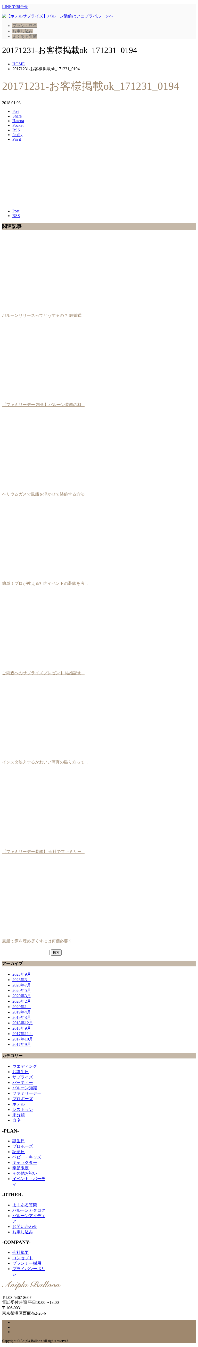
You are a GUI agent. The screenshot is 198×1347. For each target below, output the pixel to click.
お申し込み (22, 31)
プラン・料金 (24, 25)
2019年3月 (21, 1017)
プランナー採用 (26, 1263)
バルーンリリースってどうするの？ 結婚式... (43, 315)
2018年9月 (21, 1028)
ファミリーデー (26, 1093)
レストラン (22, 1109)
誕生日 (18, 1141)
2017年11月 (22, 1033)
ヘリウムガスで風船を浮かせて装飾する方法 (43, 494)
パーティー (22, 1082)
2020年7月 (21, 985)
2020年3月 (21, 996)
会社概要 (20, 1252)
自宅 (16, 1120)
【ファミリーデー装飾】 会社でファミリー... (43, 851)
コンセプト (22, 1258)
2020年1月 (21, 1006)
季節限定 (20, 1168)
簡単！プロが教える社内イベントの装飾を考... (45, 583)
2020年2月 (21, 1001)
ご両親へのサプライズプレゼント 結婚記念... (43, 673)
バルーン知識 (24, 1088)
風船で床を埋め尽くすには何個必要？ (37, 941)
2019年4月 (21, 1012)
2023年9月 (21, 974)
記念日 (18, 1152)
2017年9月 (21, 1044)
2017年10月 (22, 1039)
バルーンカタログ (28, 1210)
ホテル (18, 1104)
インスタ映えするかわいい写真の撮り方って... (45, 762)
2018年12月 (22, 1023)
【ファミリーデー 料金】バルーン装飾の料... (43, 404)
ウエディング (24, 1066)
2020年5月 (21, 990)
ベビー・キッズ (26, 1157)
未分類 (18, 1115)
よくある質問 (24, 36)
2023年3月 (21, 979)
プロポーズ (22, 1099)
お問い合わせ (24, 1226)
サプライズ (22, 1077)
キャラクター (24, 1162)
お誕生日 (20, 1072)
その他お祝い (24, 1173)
